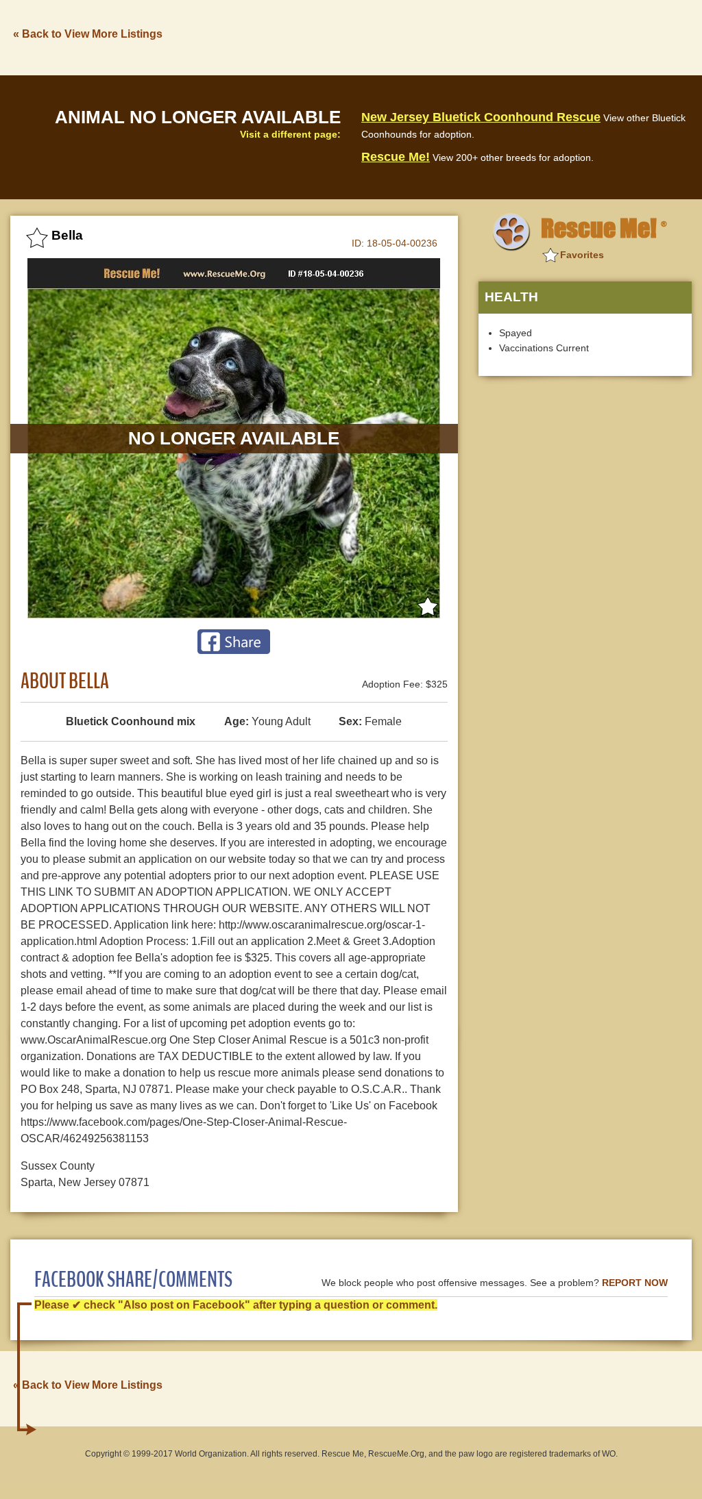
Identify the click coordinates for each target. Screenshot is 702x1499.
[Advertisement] (442, 36)
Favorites (582, 254)
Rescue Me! (395, 157)
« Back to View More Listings (87, 34)
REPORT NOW (635, 1283)
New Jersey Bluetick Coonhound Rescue (481, 117)
